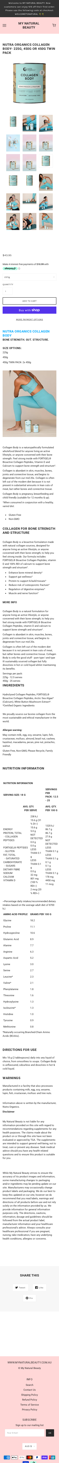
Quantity (7, 284)
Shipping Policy (29, 1394)
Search (29, 1385)
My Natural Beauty (28, 25)
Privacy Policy (29, 1409)
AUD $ (28, 1446)
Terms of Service (29, 1404)
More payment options (29, 319)
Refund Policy (29, 1399)
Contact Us (29, 1389)
